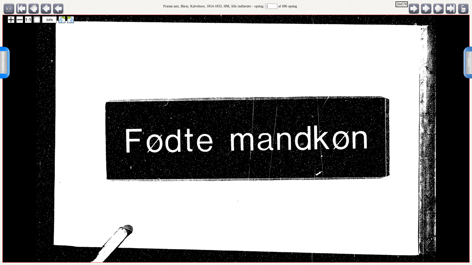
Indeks (468, 62)
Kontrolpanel (3, 62)
